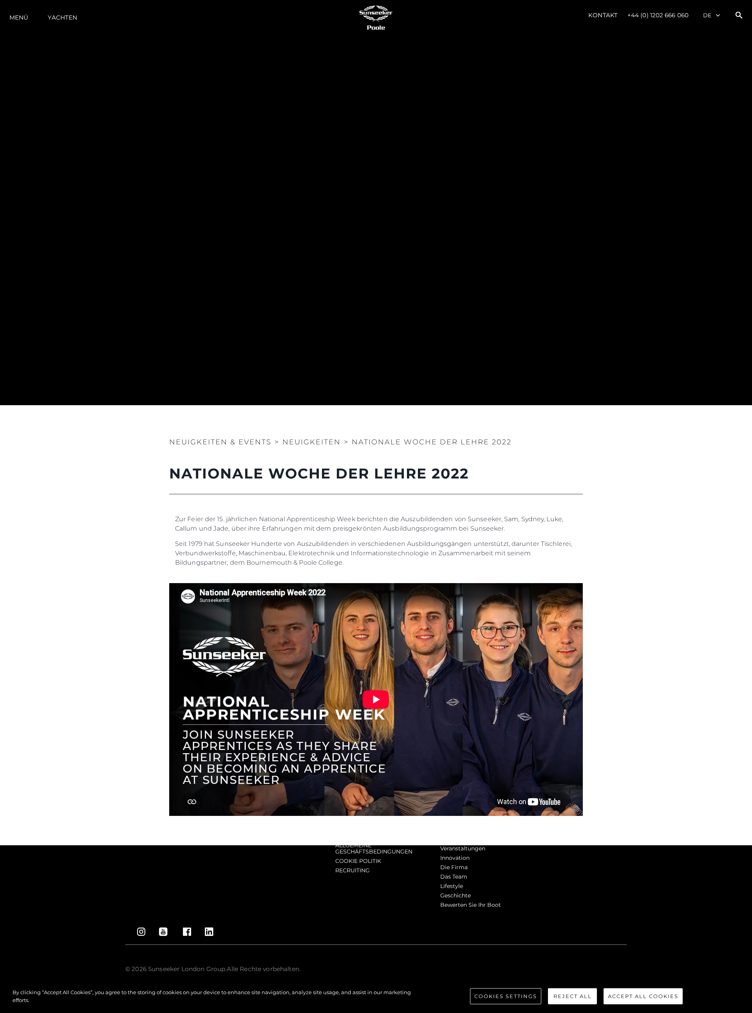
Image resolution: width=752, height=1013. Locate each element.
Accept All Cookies (643, 996)
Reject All (572, 996)
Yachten (62, 17)
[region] (376, 997)
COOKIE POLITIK (358, 860)
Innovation (455, 857)
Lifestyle (451, 886)
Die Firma (454, 867)
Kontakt (603, 15)
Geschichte (455, 895)
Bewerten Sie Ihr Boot (470, 904)
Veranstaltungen (462, 848)
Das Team (453, 876)
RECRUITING (352, 870)
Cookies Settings (505, 996)
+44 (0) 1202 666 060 (658, 15)
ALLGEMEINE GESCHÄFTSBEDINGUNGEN (373, 848)
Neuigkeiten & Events (220, 442)
